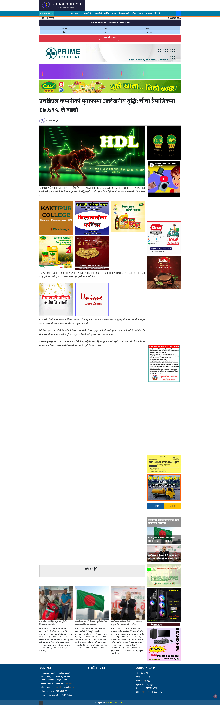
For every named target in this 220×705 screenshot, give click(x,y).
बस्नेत (142, 680)
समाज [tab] (172, 506)
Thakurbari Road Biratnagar (110, 38)
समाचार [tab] (155, 506)
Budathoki (57, 687)
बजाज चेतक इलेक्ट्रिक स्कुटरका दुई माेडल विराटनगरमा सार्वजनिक (163, 521)
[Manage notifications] (215, 696)
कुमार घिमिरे (144, 692)
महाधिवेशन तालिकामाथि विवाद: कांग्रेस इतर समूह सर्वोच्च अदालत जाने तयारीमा (162, 557)
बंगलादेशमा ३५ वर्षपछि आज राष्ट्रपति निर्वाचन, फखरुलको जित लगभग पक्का (162, 539)
